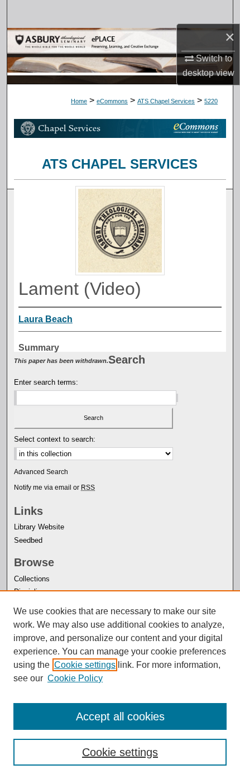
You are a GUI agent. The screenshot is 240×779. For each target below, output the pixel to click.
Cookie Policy (75, 678)
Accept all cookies (120, 716)
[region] (120, 684)
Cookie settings (85, 665)
